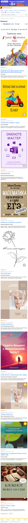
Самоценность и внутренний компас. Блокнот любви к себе (14, 454)
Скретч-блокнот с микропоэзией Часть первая (14, 375)
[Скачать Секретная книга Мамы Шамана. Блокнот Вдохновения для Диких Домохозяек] (14, 46)
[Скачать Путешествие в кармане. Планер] (14, 99)
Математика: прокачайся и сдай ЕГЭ (11, 222)
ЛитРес (13, 519)
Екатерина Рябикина (5, 275)
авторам (17, 24)
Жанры (2, 10)
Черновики (18, 12)
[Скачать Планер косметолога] (14, 300)
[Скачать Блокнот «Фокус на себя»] (14, 481)
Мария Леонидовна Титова (7, 224)
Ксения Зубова (4, 456)
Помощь (2, 519)
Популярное (12, 12)
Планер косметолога (6, 324)
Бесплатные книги (22, 10)
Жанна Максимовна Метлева (7, 326)
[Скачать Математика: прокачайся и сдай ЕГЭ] (14, 199)
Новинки (6, 10)
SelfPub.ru (25, 519)
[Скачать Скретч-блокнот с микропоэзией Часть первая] (14, 351)
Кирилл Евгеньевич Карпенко (7, 175)
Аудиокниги (11, 10)
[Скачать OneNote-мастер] (14, 149)
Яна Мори (3, 74)
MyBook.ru (19, 519)
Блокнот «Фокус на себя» (8, 505)
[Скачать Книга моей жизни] (14, 249)
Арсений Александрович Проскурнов (9, 376)
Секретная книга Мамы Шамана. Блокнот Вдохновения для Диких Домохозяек (12, 71)
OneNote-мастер (5, 173)
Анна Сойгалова (4, 124)
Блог (8, 12)
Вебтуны (16, 10)
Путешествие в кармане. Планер (10, 122)
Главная (2, 18)
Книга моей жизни (6, 273)
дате (12, 24)
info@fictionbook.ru (4, 521)
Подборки (3, 12)
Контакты (8, 519)
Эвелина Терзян (4, 507)
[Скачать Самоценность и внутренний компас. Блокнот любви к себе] (14, 435)
